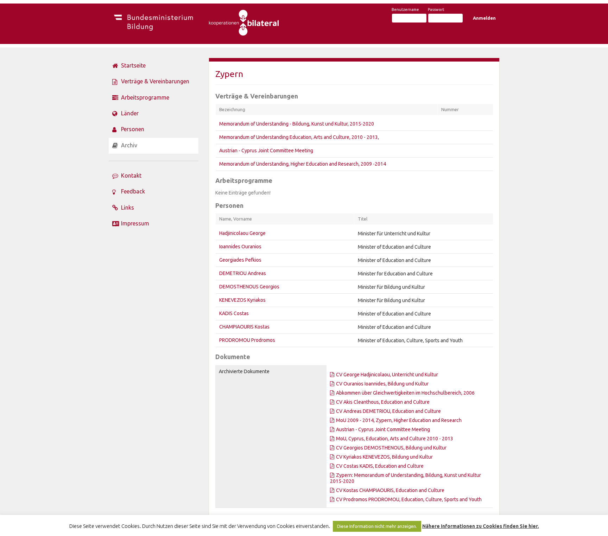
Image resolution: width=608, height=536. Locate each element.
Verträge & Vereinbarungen (155, 81)
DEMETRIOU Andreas (242, 273)
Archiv (129, 145)
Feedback (133, 191)
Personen (132, 129)
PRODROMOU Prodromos (247, 340)
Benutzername (405, 9)
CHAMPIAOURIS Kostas (244, 327)
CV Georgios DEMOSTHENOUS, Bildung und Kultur (391, 448)
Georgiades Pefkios (240, 260)
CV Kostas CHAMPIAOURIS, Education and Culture (390, 490)
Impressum (135, 223)
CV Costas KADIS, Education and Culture (380, 466)
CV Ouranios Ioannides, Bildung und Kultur (382, 384)
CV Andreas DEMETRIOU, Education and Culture (388, 411)
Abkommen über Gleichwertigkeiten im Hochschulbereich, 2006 (405, 393)
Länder (130, 113)
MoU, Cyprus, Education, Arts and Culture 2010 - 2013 (394, 438)
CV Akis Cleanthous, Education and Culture (383, 402)
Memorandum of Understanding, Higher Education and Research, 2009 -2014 (302, 164)
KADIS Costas (234, 313)
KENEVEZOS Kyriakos (242, 300)
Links (127, 207)
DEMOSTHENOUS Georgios (249, 286)
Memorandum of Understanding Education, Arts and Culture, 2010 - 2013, (299, 137)
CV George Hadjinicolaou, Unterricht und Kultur (387, 374)
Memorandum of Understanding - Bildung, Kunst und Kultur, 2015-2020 (296, 124)
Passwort (436, 9)
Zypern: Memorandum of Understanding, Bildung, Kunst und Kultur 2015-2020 (405, 478)
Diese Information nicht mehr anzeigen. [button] (377, 526)
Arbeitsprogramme (145, 97)
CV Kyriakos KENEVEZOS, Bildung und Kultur (384, 457)
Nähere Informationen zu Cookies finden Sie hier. (480, 526)
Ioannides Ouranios (240, 246)
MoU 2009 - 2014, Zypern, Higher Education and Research (399, 420)
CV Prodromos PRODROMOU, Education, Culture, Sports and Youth (409, 499)
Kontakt (131, 175)
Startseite (133, 65)
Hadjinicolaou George (242, 233)
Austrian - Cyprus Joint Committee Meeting (266, 150)
